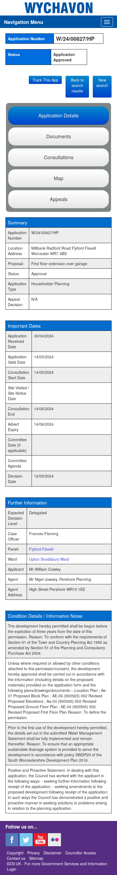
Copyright (15, 852)
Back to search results (77, 85)
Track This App (45, 80)
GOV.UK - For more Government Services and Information (57, 863)
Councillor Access (80, 852)
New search (102, 82)
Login (11, 869)
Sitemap (36, 858)
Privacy (33, 852)
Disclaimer (52, 852)
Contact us (16, 858)
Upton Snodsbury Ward (49, 559)
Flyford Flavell (41, 549)
